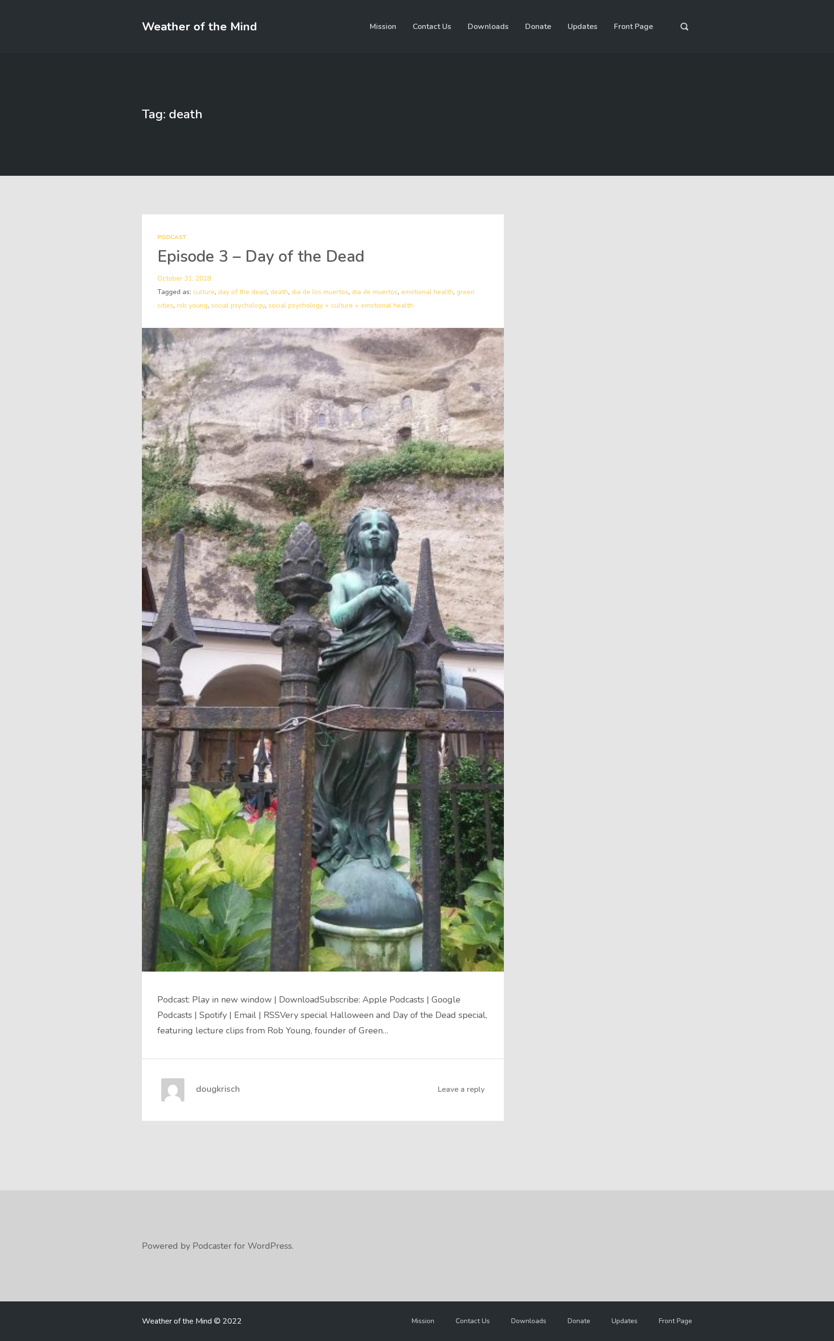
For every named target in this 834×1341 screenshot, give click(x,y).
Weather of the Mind (199, 26)
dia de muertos (375, 291)
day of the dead (242, 291)
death (279, 291)
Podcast (171, 237)
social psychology (238, 305)
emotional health (427, 291)
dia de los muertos (320, 291)
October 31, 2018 (184, 278)
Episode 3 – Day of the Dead (260, 257)
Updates (583, 26)
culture (204, 291)
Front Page (633, 26)
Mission (383, 26)
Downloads (488, 26)
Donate (538, 26)
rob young (192, 305)
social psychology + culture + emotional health (340, 305)
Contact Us (432, 26)
